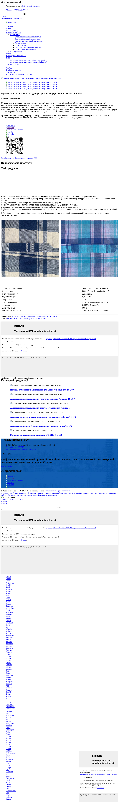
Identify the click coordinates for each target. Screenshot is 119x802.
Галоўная (9, 26)
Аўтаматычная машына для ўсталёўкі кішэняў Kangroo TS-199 (42, 399)
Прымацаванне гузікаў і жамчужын (29, 41)
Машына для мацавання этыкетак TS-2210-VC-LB (36, 435)
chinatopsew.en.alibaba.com (11, 18)
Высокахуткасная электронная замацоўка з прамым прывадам (32, 495)
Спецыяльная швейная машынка (28, 47)
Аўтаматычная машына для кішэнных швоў (27, 60)
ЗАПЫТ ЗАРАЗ (7, 466)
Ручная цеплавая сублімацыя (24, 493)
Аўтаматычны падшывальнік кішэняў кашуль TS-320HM (34, 316)
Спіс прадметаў (16, 51)
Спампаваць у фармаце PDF (26, 158)
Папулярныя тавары (53, 491)
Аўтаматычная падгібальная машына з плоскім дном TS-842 (41, 426)
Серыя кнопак (20, 43)
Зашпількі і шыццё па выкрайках (28, 39)
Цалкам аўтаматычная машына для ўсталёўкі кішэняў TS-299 (42, 390)
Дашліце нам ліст (8, 158)
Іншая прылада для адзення (25, 49)
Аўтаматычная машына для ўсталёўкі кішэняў (28, 62)
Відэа (8, 58)
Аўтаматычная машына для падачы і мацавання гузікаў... (40, 408)
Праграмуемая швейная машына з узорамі (80, 493)
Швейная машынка (13, 33)
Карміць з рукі (20, 45)
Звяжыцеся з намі (12, 64)
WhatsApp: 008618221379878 (17, 10)
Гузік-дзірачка (6, 493)
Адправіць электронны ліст (12, 499)
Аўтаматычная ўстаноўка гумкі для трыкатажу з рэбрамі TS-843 (43, 417)
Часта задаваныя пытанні (16, 56)
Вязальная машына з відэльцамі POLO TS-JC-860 (26, 319)
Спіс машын (15, 35)
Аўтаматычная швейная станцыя (28, 37)
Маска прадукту (12, 30)
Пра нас (9, 28)
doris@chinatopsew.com (31, 6)
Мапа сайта (66, 491)
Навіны (9, 54)
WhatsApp (5, 501)
